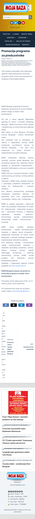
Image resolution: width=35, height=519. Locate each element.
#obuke (3, 60)
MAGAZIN (10, 38)
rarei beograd (28, 64)
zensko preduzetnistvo (23, 65)
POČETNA (6, 34)
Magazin (3, 58)
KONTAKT (25, 45)
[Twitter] (15, 22)
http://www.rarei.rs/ (19, 266)
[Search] (30, 17)
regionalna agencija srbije (8, 65)
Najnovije (9, 58)
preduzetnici (11, 63)
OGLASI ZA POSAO (23, 41)
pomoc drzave (18, 62)
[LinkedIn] (21, 305)
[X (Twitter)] (13, 305)
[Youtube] (23, 22)
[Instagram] (19, 22)
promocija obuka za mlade (23, 63)
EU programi (9, 60)
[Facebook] (12, 22)
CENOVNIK (22, 38)
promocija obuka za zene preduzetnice (12, 64)
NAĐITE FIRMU (26, 34)
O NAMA (16, 34)
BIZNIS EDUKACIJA (13, 45)
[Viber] (29, 305)
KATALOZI (8, 41)
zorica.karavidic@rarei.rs (20, 291)
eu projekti (17, 60)
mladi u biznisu (24, 60)
